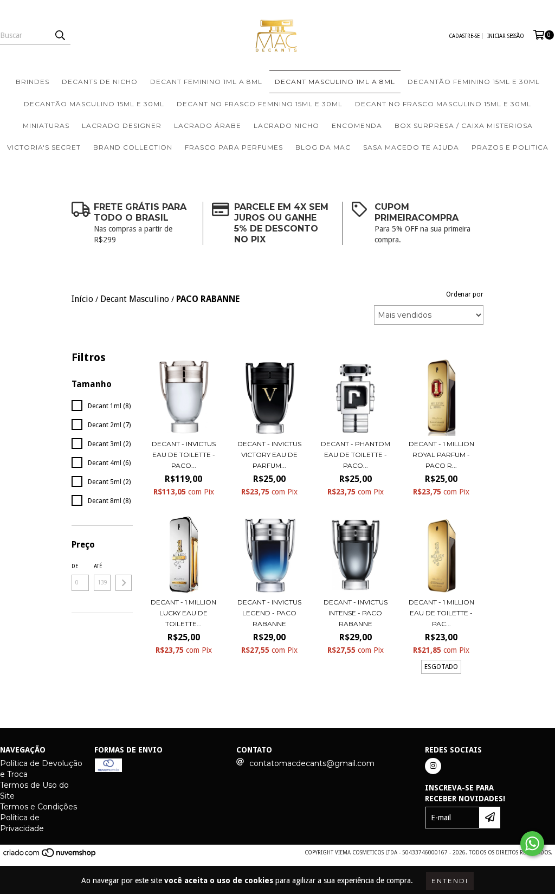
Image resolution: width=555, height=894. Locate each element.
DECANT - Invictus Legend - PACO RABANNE (269, 613)
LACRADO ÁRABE (207, 125)
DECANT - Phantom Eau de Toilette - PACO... (355, 454)
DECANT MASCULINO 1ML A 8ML (335, 82)
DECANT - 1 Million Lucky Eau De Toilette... (183, 613)
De (75, 566)
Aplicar (123, 583)
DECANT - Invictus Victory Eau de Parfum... (269, 454)
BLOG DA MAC (323, 147)
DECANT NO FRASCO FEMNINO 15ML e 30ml (260, 104)
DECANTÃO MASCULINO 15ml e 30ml (94, 104)
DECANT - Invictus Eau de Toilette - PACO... (184, 454)
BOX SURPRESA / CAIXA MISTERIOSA (464, 125)
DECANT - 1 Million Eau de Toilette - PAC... (441, 613)
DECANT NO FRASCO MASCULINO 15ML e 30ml (443, 104)
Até (98, 566)
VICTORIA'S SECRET (44, 147)
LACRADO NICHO (286, 125)
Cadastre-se (464, 36)
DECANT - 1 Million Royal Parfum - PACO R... (441, 454)
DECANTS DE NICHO (100, 82)
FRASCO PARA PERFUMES (234, 147)
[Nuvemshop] (50, 856)
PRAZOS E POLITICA (510, 147)
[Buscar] (59, 35)
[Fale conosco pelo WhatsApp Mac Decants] (532, 843)
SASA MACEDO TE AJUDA (411, 147)
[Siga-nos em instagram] (433, 766)
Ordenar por (464, 294)
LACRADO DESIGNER (122, 125)
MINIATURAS (46, 125)
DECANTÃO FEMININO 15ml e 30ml (474, 82)
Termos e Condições (38, 807)
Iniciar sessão (505, 36)
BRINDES (32, 82)
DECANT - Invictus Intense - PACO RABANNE (356, 613)
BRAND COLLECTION (132, 147)
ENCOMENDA (357, 125)
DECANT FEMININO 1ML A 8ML (206, 82)
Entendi (449, 881)
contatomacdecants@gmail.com (312, 763)
